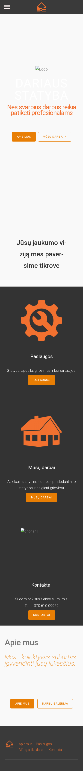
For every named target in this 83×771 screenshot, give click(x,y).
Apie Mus (24, 136)
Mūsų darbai (41, 497)
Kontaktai (41, 615)
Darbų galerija (55, 703)
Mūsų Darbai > (54, 136)
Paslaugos (41, 380)
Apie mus (22, 703)
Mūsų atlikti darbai (32, 750)
